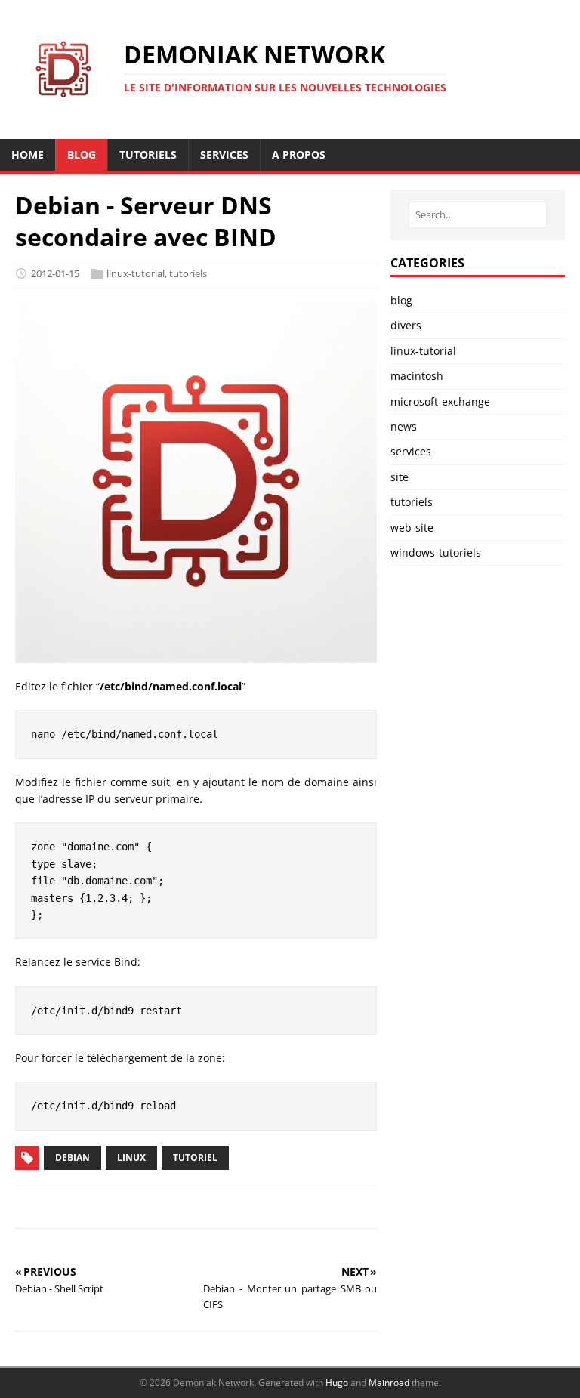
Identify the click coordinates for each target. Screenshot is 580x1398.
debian (72, 1157)
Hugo (336, 1382)
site (399, 477)
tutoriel (195, 1157)
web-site (411, 527)
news (403, 426)
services (410, 451)
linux (131, 1157)
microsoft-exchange (440, 401)
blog (401, 300)
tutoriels (188, 273)
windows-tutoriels (435, 552)
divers (405, 325)
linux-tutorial (135, 273)
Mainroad (389, 1382)
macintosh (416, 376)
